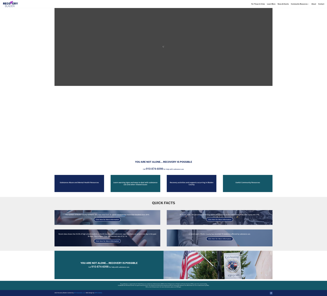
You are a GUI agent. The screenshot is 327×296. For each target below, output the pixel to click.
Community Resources (299, 4)
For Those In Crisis (258, 4)
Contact (321, 4)
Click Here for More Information (107, 219)
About (313, 4)
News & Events (283, 4)
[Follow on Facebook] (271, 293)
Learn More (271, 4)
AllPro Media (98, 293)
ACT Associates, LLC (79, 293)
